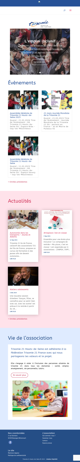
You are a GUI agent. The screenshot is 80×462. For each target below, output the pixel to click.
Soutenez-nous (47, 438)
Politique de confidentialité (17, 455)
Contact (45, 440)
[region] (40, 52)
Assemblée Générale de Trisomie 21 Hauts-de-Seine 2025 (21, 115)
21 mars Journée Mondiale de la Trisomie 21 (56, 114)
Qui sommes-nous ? (48, 436)
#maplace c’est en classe (55, 233)
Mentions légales (13, 453)
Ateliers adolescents (19, 289)
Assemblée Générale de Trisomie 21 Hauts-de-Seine (21, 161)
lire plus (13, 258)
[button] (13, 51)
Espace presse (47, 443)
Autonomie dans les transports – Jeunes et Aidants (20, 235)
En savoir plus (19, 375)
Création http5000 (51, 459)
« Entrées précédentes (17, 182)
